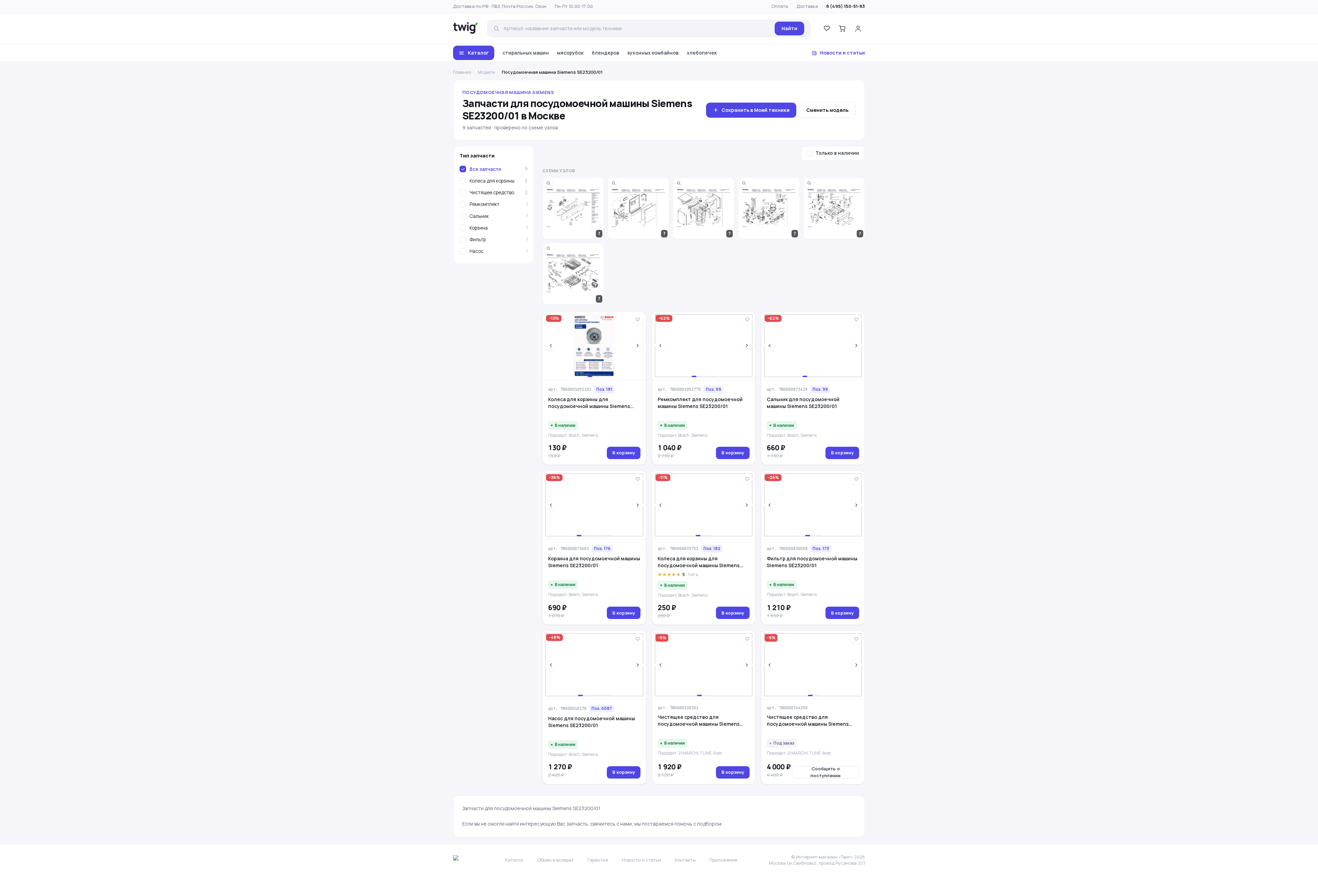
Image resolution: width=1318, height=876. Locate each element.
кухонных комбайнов (653, 52)
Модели (486, 72)
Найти (789, 28)
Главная (462, 72)
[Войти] (858, 28)
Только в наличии (837, 153)
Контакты (685, 860)
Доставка (807, 6)
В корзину (623, 452)
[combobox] (637, 29)
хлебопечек (702, 52)
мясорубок (570, 52)
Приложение (723, 860)
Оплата (779, 6)
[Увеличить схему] (548, 183)
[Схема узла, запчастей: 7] (573, 208)
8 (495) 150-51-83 (845, 6)
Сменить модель (827, 110)
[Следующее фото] (637, 345)
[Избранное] (826, 28)
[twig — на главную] (465, 28)
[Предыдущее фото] (550, 345)
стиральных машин (525, 52)
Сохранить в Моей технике (755, 110)
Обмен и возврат (555, 860)
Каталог (478, 52)
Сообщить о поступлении (825, 772)
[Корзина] (842, 28)
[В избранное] (637, 319)
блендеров (605, 52)
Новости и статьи (842, 52)
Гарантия (598, 860)
